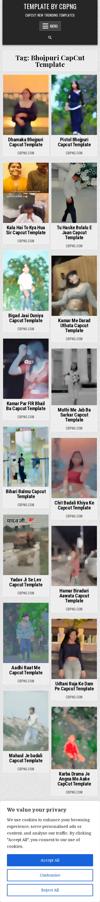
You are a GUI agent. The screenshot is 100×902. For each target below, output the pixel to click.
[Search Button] (50, 37)
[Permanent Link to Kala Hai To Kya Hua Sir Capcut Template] (26, 193)
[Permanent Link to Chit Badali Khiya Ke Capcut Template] (74, 468)
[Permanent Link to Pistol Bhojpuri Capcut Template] (74, 105)
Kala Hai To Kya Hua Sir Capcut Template (26, 230)
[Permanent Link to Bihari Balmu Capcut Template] (26, 457)
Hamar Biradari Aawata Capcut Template (74, 596)
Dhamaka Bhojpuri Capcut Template (25, 142)
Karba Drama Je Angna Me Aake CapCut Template (74, 779)
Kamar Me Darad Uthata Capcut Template (74, 325)
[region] (50, 851)
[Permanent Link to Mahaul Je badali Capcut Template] (26, 721)
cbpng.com (26, 153)
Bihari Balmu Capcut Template (26, 493)
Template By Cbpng (50, 6)
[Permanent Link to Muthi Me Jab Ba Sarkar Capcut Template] (74, 377)
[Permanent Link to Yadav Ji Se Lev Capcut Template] (26, 544)
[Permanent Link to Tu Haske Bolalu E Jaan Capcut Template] (74, 193)
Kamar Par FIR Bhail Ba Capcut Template (25, 406)
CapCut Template (25, 84)
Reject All (50, 890)
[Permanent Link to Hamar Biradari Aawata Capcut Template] (74, 556)
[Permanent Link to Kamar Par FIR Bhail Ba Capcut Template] (26, 369)
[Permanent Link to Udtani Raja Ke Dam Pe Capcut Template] (74, 649)
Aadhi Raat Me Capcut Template (25, 670)
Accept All (50, 860)
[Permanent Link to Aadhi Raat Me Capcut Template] (26, 633)
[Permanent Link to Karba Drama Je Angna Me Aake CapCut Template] (74, 738)
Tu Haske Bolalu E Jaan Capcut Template (74, 232)
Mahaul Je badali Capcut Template (25, 758)
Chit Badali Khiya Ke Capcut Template (74, 505)
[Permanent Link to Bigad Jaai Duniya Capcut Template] (26, 281)
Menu (54, 26)
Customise (50, 875)
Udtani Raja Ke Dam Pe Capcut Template (74, 686)
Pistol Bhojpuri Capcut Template (74, 142)
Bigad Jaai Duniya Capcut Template (25, 318)
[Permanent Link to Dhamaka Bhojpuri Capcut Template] (26, 105)
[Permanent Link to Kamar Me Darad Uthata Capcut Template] (74, 286)
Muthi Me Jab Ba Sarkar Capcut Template (74, 415)
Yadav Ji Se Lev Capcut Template (25, 582)
